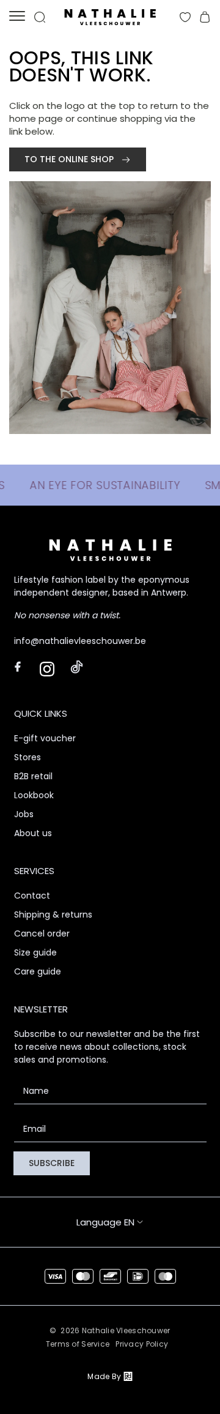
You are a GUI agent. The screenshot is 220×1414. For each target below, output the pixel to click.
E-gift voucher (45, 738)
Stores (27, 757)
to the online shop (70, 159)
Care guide (37, 971)
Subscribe (52, 1163)
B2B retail (33, 776)
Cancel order (42, 933)
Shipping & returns (53, 914)
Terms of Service (77, 1344)
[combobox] (134, 1222)
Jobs (24, 814)
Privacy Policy (142, 1344)
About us (33, 833)
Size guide (35, 952)
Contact (32, 895)
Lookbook (34, 795)
